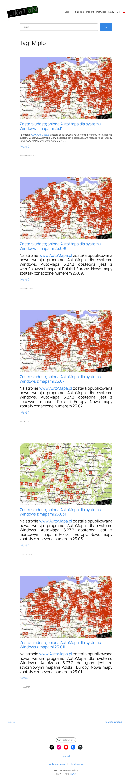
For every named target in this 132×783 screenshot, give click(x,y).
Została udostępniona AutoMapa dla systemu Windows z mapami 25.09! (60, 246)
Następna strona (115, 721)
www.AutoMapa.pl (40, 134)
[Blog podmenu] (70, 11)
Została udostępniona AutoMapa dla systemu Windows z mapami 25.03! (60, 511)
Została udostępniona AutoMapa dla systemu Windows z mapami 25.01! (60, 644)
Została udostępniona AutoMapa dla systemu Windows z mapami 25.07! (60, 378)
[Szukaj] (106, 27)
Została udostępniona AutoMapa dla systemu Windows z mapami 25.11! (60, 126)
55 (14, 721)
